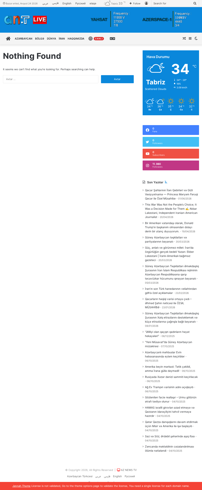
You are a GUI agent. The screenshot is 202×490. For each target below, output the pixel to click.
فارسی (55, 3)
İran (62, 38)
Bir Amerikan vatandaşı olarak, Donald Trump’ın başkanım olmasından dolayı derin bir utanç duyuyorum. (169, 227)
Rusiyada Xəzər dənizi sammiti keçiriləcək (171, 376)
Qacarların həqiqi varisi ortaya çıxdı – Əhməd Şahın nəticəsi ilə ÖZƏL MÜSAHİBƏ (168, 303)
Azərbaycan (23, 38)
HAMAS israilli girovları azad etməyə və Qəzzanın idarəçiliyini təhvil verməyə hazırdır (170, 411)
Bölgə (39, 38)
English (67, 3)
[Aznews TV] (25, 20)
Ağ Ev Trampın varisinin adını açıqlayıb (169, 387)
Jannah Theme (21, 485)
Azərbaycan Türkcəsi (80, 476)
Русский (80, 3)
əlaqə (93, 3)
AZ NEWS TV (129, 470)
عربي (45, 3)
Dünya (51, 38)
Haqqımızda (76, 38)
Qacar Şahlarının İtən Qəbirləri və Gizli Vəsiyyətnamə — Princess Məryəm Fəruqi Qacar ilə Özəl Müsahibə (171, 194)
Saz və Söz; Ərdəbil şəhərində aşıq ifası (170, 436)
